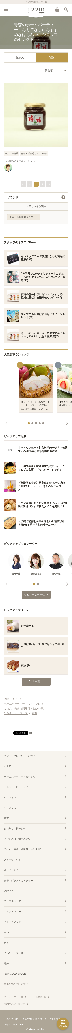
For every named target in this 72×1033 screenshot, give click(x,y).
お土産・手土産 (12, 766)
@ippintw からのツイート (19, 983)
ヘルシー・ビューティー (17, 787)
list (30, 733)
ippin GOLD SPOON (15, 973)
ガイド (7, 942)
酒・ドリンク (11, 870)
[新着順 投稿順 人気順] (55, 70)
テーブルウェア (12, 901)
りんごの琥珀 (11, 153)
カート (57, 9)
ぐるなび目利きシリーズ (34, 1019)
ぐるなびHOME (11, 1019)
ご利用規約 (55, 1019)
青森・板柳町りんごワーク (34, 153)
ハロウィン (10, 797)
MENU (6, 9)
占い (6, 932)
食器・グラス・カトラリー (18, 880)
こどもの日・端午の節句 (17, 839)
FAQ (22, 1024)
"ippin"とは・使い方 (14, 1004)
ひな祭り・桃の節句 (15, 828)
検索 (66, 9)
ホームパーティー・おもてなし (21, 776)
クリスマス (10, 807)
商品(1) (52, 57)
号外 (6, 963)
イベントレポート (13, 911)
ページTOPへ (36, 723)
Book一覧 (41, 997)
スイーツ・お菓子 (13, 859)
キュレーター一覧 (13, 997)
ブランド (12, 197)
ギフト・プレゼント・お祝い (19, 756)
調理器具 (9, 890)
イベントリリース (13, 953)
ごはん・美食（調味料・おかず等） (23, 849)
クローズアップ (12, 922)
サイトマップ (10, 1024)
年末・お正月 (11, 818)
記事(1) (20, 57)
